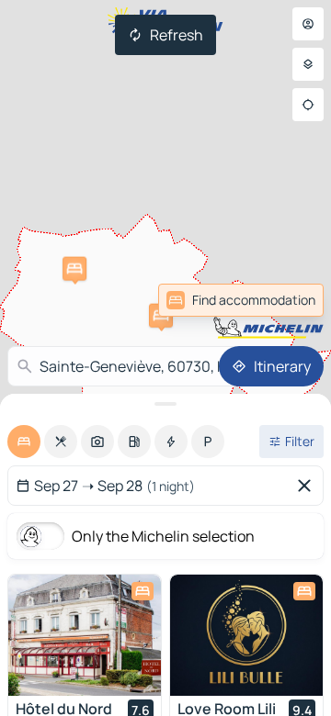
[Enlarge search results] (165, 404)
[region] (84, 635)
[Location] (308, 104)
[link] (283, 300)
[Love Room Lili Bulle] (246, 635)
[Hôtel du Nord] (84, 635)
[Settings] (308, 64)
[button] (161, 316)
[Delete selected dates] (308, 485)
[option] (23, 441)
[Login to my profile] (308, 23)
